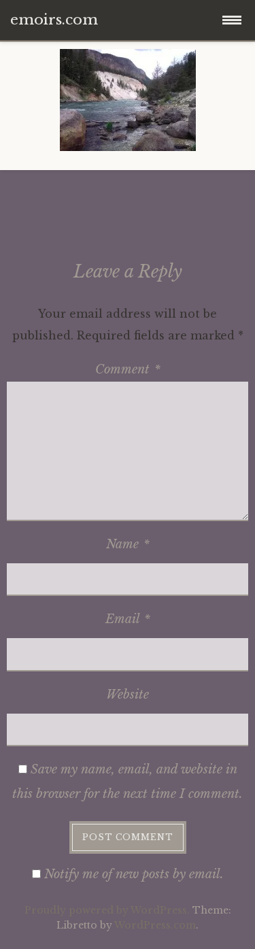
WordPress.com (155, 925)
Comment (127, 369)
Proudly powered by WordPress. (107, 910)
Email (127, 619)
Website (127, 694)
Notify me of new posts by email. (134, 874)
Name (128, 544)
